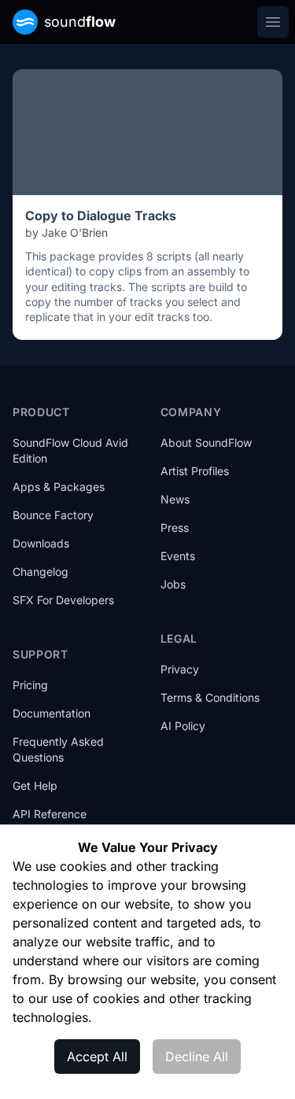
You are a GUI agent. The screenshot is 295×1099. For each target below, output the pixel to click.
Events (177, 555)
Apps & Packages (59, 486)
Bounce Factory (53, 515)
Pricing (30, 684)
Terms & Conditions (210, 697)
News (175, 499)
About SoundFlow (206, 442)
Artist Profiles (194, 471)
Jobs (173, 584)
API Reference (50, 814)
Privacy (179, 669)
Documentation (51, 713)
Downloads (41, 543)
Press (174, 527)
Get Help (35, 785)
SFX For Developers (63, 600)
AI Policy (182, 725)
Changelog (40, 571)
